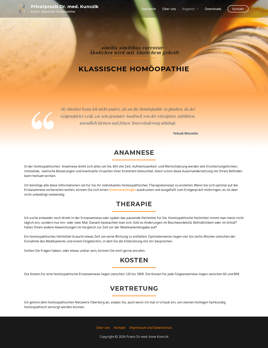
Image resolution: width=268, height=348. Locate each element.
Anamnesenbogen (122, 190)
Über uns (169, 9)
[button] (238, 8)
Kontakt (119, 327)
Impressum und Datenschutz (150, 327)
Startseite (148, 9)
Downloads (213, 9)
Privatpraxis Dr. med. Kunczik (64, 6)
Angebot (188, 9)
